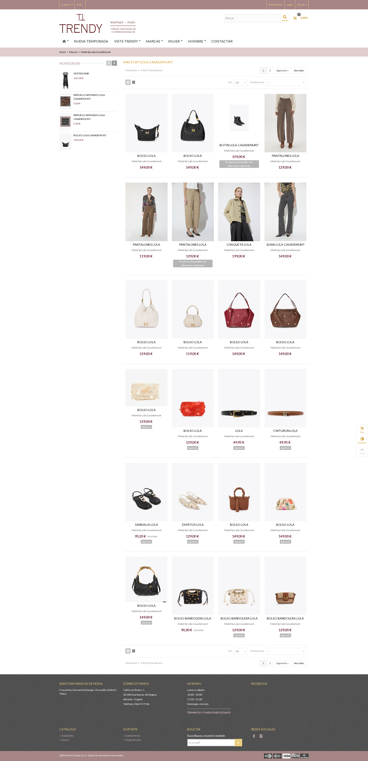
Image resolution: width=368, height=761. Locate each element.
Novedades (69, 63)
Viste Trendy (126, 41)
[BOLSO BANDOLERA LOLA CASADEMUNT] (193, 586)
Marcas (153, 41)
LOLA (239, 430)
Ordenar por (257, 82)
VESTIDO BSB (81, 73)
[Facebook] (254, 736)
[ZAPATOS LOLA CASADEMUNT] (193, 492)
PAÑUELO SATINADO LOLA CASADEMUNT (89, 96)
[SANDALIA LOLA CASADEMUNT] (146, 492)
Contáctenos (131, 735)
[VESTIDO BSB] (65, 80)
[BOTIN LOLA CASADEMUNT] (239, 118)
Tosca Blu (101, 690)
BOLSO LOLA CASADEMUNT (89, 135)
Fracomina (65, 690)
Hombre (195, 41)
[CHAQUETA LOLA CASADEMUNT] (239, 212)
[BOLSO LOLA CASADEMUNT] (65, 141)
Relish (111, 690)
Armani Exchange (83, 690)
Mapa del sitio (132, 739)
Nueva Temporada (91, 41)
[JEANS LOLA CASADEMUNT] (285, 212)
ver (230, 82)
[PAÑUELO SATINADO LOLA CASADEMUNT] (65, 101)
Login (290, 4)
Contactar (222, 41)
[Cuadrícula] (128, 82)
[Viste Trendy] (97, 23)
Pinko (63, 693)
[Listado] (133, 82)
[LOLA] (239, 398)
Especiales (66, 735)
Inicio (62, 52)
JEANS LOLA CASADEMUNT (285, 244)
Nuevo (64, 739)
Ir (238, 743)
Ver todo (299, 70)
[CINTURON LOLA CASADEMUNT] (285, 398)
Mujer (174, 41)
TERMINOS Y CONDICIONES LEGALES (208, 712)
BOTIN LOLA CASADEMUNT (239, 145)
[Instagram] (261, 736)
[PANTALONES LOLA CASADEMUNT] (285, 123)
